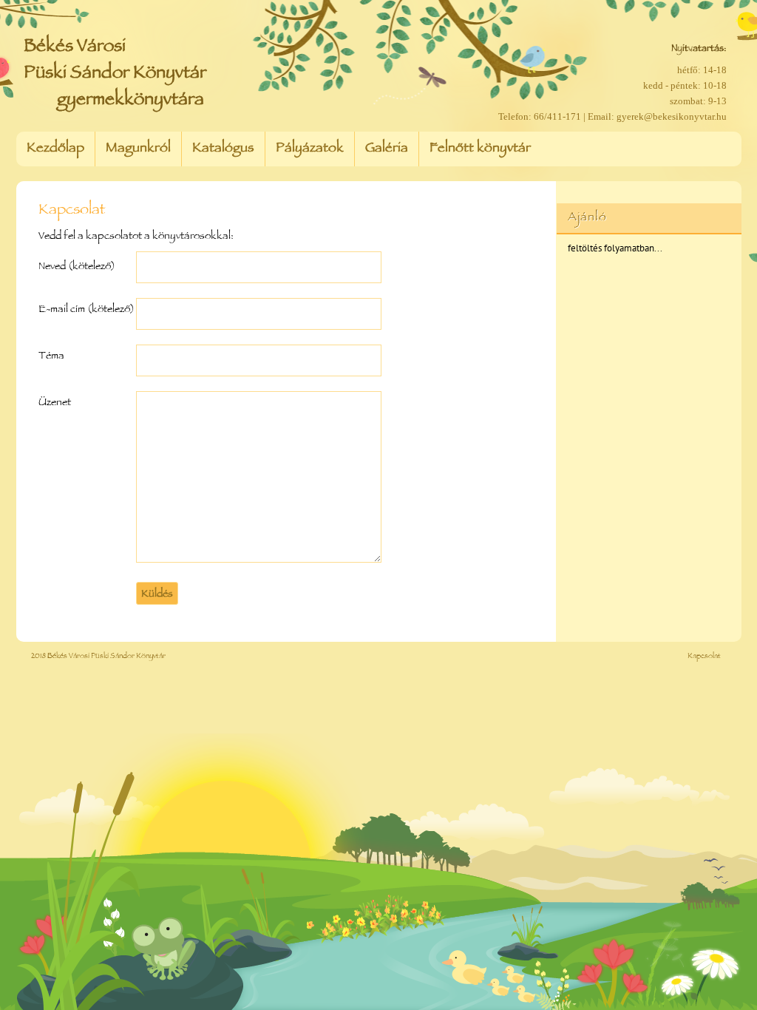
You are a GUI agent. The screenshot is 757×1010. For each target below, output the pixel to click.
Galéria (386, 149)
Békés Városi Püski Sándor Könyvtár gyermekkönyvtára (115, 74)
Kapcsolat (704, 656)
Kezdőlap (55, 149)
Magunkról (138, 149)
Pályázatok (310, 149)
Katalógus (223, 149)
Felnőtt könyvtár (480, 149)
